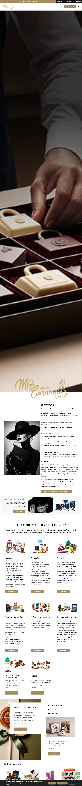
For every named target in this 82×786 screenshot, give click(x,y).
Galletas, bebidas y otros (40, 617)
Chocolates (61, 558)
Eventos (8, 670)
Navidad (8, 558)
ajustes (7, 784)
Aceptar (52, 783)
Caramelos (35, 558)
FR (58, 6)
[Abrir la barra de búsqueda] (62, 7)
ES (51, 6)
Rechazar (62, 783)
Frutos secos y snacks (13, 617)
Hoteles (34, 675)
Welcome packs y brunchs (67, 617)
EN (54, 6)
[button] (78, 6)
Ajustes (72, 783)
